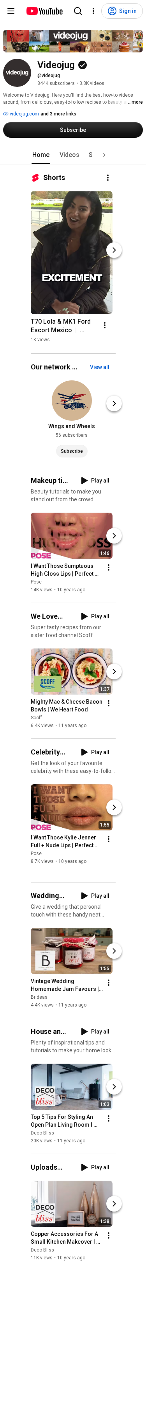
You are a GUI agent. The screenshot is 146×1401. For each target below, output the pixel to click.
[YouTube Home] (44, 11)
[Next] (114, 250)
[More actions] (108, 177)
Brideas (39, 997)
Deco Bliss (42, 1133)
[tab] (41, 155)
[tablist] (73, 155)
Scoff (36, 717)
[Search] (78, 11)
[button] (104, 155)
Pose (36, 582)
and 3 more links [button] (58, 114)
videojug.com (24, 114)
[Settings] (93, 11)
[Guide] (11, 11)
